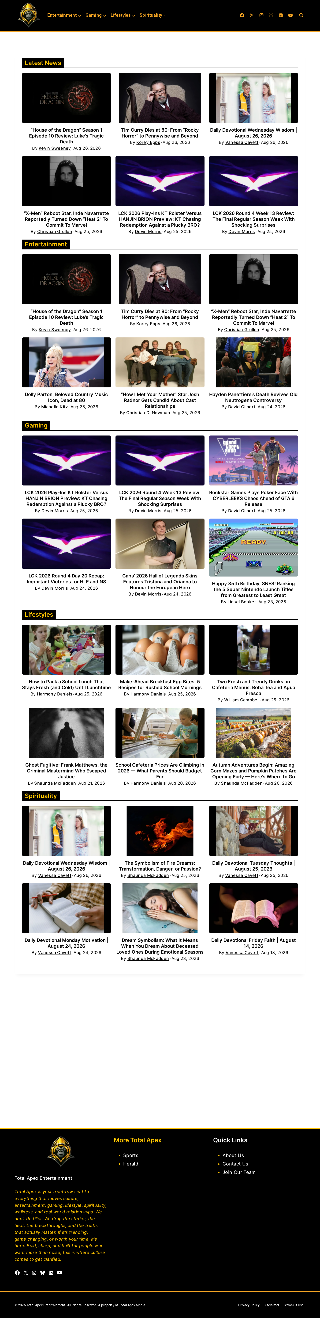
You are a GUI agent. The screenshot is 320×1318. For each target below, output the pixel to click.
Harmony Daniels (54, 694)
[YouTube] (290, 15)
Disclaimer (271, 1305)
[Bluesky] (271, 15)
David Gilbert (242, 407)
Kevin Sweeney (55, 148)
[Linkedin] (281, 15)
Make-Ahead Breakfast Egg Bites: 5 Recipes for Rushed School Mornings (160, 684)
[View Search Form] (301, 15)
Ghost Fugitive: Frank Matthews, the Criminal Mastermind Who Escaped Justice (66, 770)
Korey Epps (148, 142)
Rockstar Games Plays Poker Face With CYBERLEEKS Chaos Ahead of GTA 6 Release (253, 498)
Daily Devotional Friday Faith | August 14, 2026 (253, 943)
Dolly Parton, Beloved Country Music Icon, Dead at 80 (66, 397)
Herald (130, 1164)
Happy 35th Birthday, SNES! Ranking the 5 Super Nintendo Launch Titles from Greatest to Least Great (253, 589)
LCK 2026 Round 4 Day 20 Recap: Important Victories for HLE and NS (66, 579)
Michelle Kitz (54, 407)
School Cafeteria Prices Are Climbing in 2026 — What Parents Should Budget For (159, 770)
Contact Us (235, 1164)
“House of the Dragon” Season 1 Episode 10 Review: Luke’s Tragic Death (66, 136)
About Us (233, 1155)
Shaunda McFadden (55, 783)
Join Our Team (239, 1172)
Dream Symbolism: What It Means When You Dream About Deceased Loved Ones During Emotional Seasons (160, 946)
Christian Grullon (54, 231)
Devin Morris (148, 231)
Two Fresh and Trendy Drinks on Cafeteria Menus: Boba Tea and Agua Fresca (253, 687)
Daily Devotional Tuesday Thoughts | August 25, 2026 (253, 866)
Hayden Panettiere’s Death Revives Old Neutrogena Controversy (253, 397)
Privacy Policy (249, 1305)
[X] (251, 15)
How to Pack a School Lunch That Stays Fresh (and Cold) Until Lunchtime (66, 684)
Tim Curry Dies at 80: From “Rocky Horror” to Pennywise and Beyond (160, 133)
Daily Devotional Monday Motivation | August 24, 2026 (66, 943)
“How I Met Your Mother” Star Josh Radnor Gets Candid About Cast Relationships (160, 400)
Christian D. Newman (148, 413)
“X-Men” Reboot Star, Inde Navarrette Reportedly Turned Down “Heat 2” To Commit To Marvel (66, 219)
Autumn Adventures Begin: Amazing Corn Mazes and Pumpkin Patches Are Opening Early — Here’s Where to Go (253, 770)
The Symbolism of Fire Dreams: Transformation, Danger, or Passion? (160, 866)
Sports (130, 1155)
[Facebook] (242, 15)
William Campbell (242, 700)
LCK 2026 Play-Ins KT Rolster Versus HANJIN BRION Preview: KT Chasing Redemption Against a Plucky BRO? (160, 219)
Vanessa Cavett (242, 142)
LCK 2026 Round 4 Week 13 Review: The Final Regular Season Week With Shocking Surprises (253, 219)
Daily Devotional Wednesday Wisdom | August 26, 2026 (253, 133)
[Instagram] (261, 15)
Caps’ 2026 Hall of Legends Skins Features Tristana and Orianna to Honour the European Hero (159, 581)
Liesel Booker (241, 602)
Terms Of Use (293, 1305)
